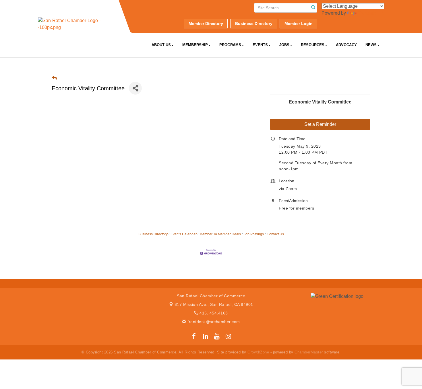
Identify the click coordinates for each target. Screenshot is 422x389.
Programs (230, 45)
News (371, 45)
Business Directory (153, 234)
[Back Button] (54, 78)
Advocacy (346, 45)
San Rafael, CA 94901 (214, 304)
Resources (312, 45)
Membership (195, 45)
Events (260, 45)
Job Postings (254, 234)
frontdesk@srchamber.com (213, 321)
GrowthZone (258, 352)
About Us (161, 45)
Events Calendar (184, 234)
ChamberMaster (309, 352)
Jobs (284, 45)
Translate (366, 13)
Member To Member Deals (220, 234)
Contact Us (275, 234)
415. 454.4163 (213, 313)
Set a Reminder (320, 124)
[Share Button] (135, 88)
